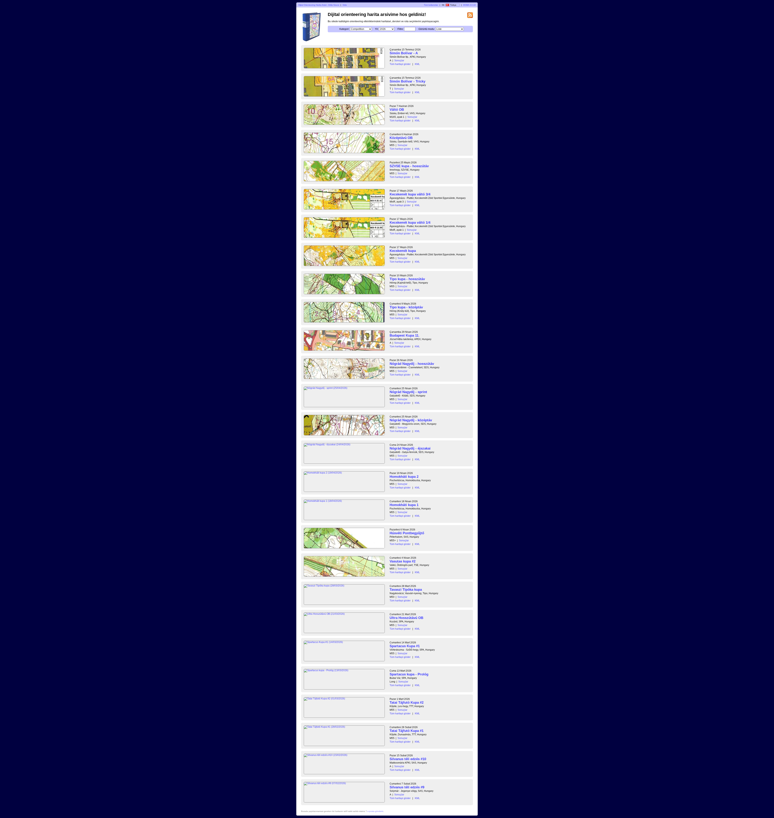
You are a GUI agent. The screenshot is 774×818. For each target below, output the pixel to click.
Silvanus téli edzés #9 (407, 787)
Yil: (376, 29)
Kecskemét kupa (403, 251)
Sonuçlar (399, 60)
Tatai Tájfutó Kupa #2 (406, 702)
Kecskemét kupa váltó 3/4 (410, 194)
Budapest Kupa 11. (404, 335)
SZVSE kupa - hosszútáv (409, 166)
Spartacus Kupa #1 (405, 646)
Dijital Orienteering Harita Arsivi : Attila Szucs (318, 5)
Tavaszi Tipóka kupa (406, 590)
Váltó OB (397, 110)
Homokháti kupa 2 (404, 477)
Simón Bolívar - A (404, 53)
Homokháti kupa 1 (404, 505)
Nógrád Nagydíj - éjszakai (410, 448)
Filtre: (400, 29)
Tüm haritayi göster (400, 64)
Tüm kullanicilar (431, 5)
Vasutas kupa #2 (402, 561)
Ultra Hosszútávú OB (406, 618)
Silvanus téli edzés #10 (408, 759)
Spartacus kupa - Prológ (409, 674)
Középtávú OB (401, 138)
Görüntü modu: (426, 29)
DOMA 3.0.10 (469, 5)
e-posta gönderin (375, 811)
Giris (345, 5)
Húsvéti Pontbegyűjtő (407, 533)
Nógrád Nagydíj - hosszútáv (412, 364)
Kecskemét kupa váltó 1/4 (410, 222)
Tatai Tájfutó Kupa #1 (406, 731)
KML (417, 64)
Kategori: (344, 29)
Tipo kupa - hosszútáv (407, 279)
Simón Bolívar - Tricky (407, 81)
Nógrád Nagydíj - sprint (408, 392)
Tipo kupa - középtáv (406, 307)
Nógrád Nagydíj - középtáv (411, 420)
